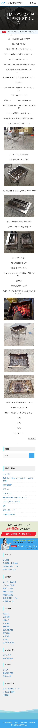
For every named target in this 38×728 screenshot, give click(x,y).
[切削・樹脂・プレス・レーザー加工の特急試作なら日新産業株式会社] (12, 3)
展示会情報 (7, 676)
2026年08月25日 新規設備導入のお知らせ (22, 32)
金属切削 (6, 617)
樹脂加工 (6, 620)
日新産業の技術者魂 (10, 563)
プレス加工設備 (8, 585)
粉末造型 (6, 626)
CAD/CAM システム (10, 598)
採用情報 (6, 695)
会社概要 (6, 560)
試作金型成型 (8, 630)
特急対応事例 (8, 658)
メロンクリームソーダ (11, 502)
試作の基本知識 (8, 643)
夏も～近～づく (9, 510)
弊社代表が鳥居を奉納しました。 (16, 497)
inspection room (9, 514)
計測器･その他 (8, 601)
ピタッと (6, 489)
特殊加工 (6, 633)
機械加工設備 (8, 591)
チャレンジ (7, 493)
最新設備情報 (8, 673)
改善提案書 (7, 485)
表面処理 (6, 636)
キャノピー (7, 474)
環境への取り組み (9, 569)
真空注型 (6, 623)
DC (4, 506)
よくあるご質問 (8, 692)
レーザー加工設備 (9, 582)
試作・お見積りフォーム (12, 689)
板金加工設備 (8, 588)
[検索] (31, 455)
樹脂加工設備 (8, 595)
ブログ (5, 670)
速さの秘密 (7, 655)
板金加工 (6, 614)
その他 (5, 639)
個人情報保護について (11, 566)
